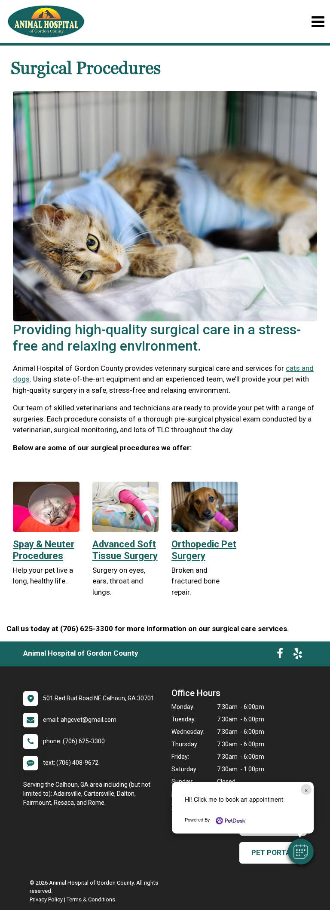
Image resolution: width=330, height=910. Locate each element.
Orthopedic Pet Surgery (203, 550)
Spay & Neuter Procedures (43, 550)
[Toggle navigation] (317, 21)
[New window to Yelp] (298, 655)
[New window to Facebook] (279, 655)
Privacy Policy (46, 899)
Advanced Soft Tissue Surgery (125, 550)
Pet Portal (273, 852)
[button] (301, 851)
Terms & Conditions (91, 899)
